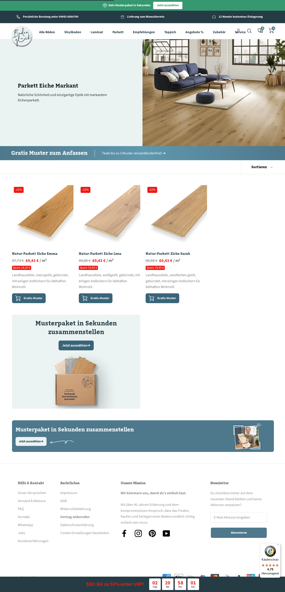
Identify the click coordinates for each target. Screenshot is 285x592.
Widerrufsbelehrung (75, 508)
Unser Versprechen (32, 492)
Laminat (97, 32)
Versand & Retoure (32, 500)
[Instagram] (138, 533)
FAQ (21, 508)
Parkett (118, 32)
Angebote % (194, 32)
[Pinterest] (152, 533)
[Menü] (278, 546)
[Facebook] (124, 533)
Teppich (170, 32)
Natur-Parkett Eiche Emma (34, 253)
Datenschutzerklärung (77, 525)
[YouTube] (166, 533)
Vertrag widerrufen (75, 516)
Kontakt (24, 516)
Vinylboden (72, 32)
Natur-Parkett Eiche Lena (100, 253)
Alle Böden (47, 32)
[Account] (238, 30)
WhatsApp (25, 525)
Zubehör (219, 32)
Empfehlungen (144, 32)
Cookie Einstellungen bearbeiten (84, 533)
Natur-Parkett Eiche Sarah (168, 253)
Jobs (21, 533)
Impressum (68, 492)
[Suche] (249, 30)
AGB (63, 500)
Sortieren (259, 167)
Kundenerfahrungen (33, 541)
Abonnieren (239, 533)
